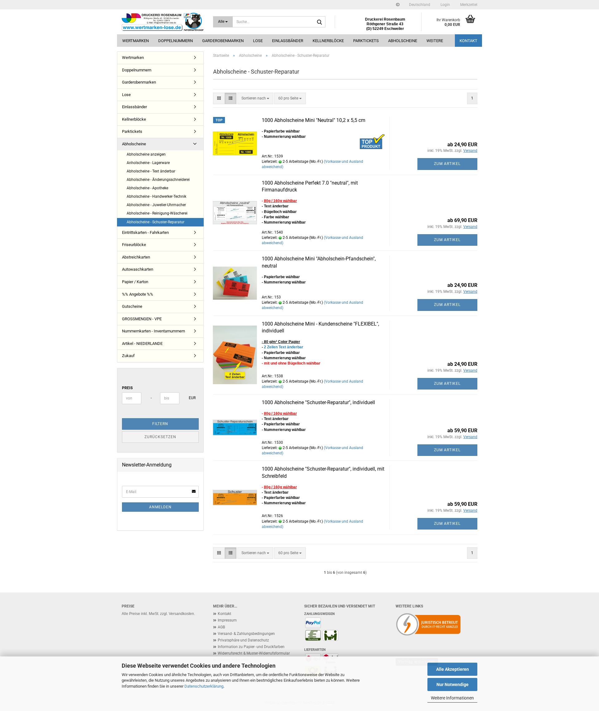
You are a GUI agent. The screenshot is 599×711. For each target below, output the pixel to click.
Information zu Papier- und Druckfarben (251, 647)
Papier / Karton (135, 281)
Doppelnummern (175, 40)
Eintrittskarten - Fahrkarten (145, 232)
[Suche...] (319, 22)
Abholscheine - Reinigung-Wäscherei (157, 213)
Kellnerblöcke (328, 40)
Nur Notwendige (452, 684)
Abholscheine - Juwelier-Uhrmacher (156, 205)
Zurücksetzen (160, 437)
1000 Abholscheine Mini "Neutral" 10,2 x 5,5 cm (313, 120)
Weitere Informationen (452, 697)
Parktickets (366, 40)
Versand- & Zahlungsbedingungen (246, 633)
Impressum (227, 620)
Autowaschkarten (137, 269)
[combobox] (255, 98)
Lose (258, 40)
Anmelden (160, 507)
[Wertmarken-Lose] (163, 21)
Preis (127, 388)
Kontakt (468, 40)
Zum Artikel (447, 164)
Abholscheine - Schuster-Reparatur (155, 222)
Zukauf (128, 355)
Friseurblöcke (134, 244)
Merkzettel (468, 4)
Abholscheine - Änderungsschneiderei (158, 179)
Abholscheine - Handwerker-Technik (156, 196)
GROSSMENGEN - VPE (142, 319)
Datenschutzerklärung (203, 686)
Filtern (160, 424)
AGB (221, 627)
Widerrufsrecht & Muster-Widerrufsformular (254, 653)
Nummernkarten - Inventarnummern (153, 331)
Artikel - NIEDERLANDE (142, 343)
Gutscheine (132, 306)
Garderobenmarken (223, 40)
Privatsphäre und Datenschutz (243, 640)
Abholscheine (402, 40)
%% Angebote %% (137, 294)
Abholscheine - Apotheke (147, 188)
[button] (419, 4)
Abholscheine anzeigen (146, 154)
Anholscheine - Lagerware (148, 163)
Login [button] (445, 4)
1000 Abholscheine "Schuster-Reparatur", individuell (318, 402)
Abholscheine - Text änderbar (151, 171)
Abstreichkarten (136, 257)
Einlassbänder (287, 40)
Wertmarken (135, 40)
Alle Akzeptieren (452, 669)
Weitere (434, 40)
